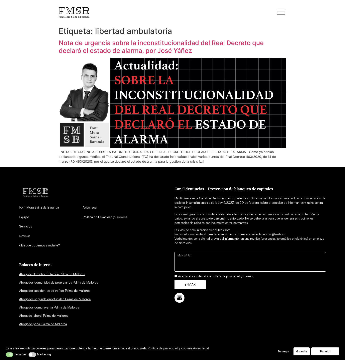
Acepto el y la (215, 276)
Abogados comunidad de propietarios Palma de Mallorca (58, 282)
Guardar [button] (301, 351)
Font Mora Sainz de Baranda (39, 207)
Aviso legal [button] (201, 348)
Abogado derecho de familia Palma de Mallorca (52, 274)
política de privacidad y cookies (232, 276)
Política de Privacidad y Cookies (105, 217)
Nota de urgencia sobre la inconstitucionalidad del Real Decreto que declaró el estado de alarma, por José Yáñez (161, 46)
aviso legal (199, 276)
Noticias (24, 236)
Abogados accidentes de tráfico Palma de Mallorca (54, 291)
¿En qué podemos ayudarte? (39, 245)
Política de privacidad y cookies (170, 348)
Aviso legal (90, 207)
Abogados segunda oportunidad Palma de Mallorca (55, 299)
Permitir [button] (325, 351)
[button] (9, 354)
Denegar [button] (283, 351)
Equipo (24, 217)
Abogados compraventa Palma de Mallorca (49, 307)
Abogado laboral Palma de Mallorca (43, 315)
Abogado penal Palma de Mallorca (43, 324)
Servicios (25, 226)
